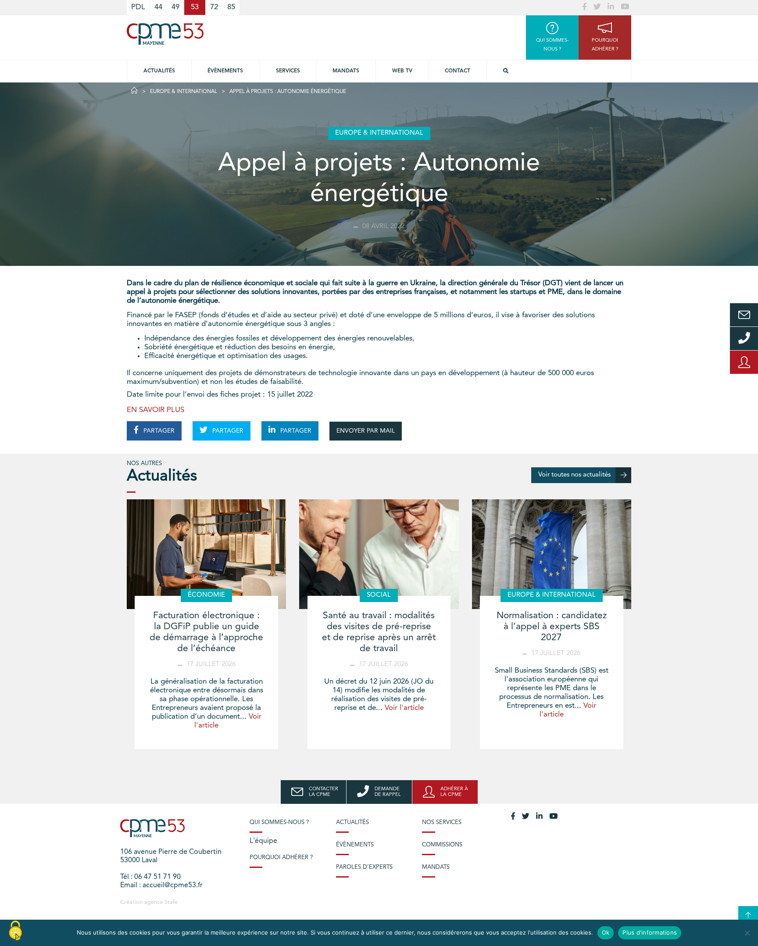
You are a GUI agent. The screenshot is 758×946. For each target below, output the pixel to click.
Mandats (346, 71)
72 (214, 7)
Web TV (402, 71)
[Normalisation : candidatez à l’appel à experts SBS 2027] (551, 554)
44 (158, 7)
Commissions (442, 845)
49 (175, 7)
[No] (747, 932)
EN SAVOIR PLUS (155, 410)
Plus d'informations (649, 932)
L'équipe (263, 841)
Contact (457, 71)
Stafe (171, 902)
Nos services (441, 822)
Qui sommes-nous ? (279, 822)
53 (195, 7)
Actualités (159, 71)
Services (288, 71)
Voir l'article (404, 708)
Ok (606, 932)
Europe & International (183, 91)
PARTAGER (158, 431)
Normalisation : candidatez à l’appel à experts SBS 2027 (552, 626)
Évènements (225, 71)
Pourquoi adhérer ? (281, 857)
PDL (138, 7)
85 (231, 7)
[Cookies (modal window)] (15, 931)
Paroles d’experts (364, 867)
